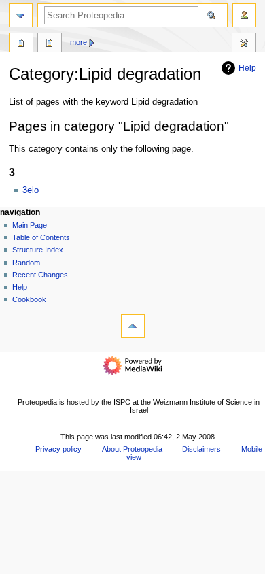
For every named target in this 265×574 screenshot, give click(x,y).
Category (21, 44)
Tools (243, 44)
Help (247, 68)
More (78, 42)
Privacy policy (58, 449)
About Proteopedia (132, 449)
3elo (30, 190)
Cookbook (29, 299)
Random (26, 262)
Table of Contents (41, 237)
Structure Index (37, 250)
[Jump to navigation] (21, 15)
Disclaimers (201, 449)
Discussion (49, 44)
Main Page (29, 225)
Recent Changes (40, 275)
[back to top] (133, 326)
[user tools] (244, 15)
